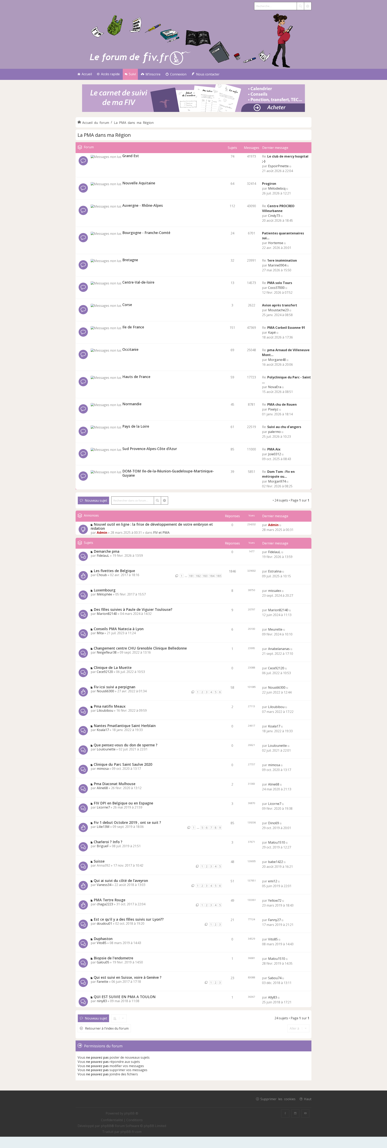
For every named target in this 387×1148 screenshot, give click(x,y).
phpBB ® (131, 1113)
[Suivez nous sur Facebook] (285, 1113)
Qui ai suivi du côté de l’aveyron (121, 880)
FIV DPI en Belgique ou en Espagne (123, 803)
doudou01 (104, 923)
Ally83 (272, 997)
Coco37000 (276, 287)
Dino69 (273, 823)
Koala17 (103, 730)
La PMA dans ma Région (104, 135)
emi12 (272, 881)
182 (198, 576)
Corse (127, 304)
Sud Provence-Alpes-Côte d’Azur (149, 448)
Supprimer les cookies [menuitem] (277, 1098)
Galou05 (103, 962)
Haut (307, 1098)
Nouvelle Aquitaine (138, 183)
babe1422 (275, 862)
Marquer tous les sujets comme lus (245, 500)
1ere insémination (282, 260)
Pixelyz (273, 409)
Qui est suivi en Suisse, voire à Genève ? (127, 977)
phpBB (106, 1126)
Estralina (274, 571)
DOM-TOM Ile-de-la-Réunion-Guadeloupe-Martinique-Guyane (168, 473)
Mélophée (104, 594)
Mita (100, 633)
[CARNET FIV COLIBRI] (193, 98)
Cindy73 (274, 215)
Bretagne (130, 259)
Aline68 (102, 788)
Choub (102, 575)
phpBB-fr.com (130, 1131)
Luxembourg (104, 590)
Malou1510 (276, 842)
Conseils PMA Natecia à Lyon (119, 628)
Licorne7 (103, 807)
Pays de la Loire (135, 426)
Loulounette (106, 749)
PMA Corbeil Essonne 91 (286, 327)
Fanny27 (274, 920)
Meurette (275, 629)
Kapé (272, 332)
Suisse (99, 861)
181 (191, 576)
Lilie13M (103, 826)
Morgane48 (277, 359)
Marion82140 (107, 613)
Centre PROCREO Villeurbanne (278, 208)
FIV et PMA (161, 532)
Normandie (131, 403)
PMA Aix (273, 449)
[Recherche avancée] (307, 6)
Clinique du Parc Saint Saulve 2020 (123, 764)
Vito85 (101, 943)
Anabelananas (279, 649)
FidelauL (103, 555)
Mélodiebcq (276, 188)
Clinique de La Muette (113, 667)
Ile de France (133, 327)
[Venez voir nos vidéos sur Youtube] (305, 1113)
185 (218, 576)
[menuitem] (150, 74)
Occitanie (130, 349)
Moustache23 (278, 310)
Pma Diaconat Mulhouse (114, 783)
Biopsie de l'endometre (113, 958)
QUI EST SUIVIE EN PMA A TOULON (125, 996)
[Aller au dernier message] (280, 525)
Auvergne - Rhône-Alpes (142, 205)
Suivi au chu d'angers (284, 427)
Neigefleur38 (107, 652)
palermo (274, 431)
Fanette (102, 981)
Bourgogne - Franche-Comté (146, 232)
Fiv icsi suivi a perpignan (114, 686)
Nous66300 (105, 691)
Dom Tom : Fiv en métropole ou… (278, 474)
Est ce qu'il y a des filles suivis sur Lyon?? (129, 919)
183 (205, 576)
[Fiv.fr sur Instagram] (295, 1113)
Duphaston (103, 938)
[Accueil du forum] (193, 40)
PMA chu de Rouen (282, 404)
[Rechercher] (300, 6)
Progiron (269, 183)
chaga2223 (105, 904)
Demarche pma (106, 551)
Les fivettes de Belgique (114, 570)
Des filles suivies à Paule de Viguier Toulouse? (133, 609)
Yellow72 (274, 900)
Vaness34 (104, 885)
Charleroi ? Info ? (108, 841)
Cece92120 (105, 672)
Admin (102, 532)
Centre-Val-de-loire (138, 282)
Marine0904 (277, 265)
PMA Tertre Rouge (109, 899)
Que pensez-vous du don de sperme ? (125, 745)
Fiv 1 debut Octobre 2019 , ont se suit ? (127, 822)
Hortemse (275, 243)
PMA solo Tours (279, 283)
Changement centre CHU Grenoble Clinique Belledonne (140, 648)
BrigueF (103, 846)
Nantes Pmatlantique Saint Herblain (125, 725)
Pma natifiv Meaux (110, 706)
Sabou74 (274, 978)
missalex (274, 590)
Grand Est (130, 155)
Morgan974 (277, 481)
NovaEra (274, 387)
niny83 (102, 1001)
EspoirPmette (278, 166)
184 (211, 576)
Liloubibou (105, 710)
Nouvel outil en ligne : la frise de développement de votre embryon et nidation (152, 526)
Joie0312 (274, 454)
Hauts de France (136, 376)
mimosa (103, 768)
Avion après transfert (279, 305)
